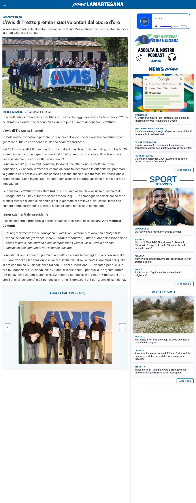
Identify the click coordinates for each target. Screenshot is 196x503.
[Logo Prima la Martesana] (97, 4)
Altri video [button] (185, 380)
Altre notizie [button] (184, 169)
